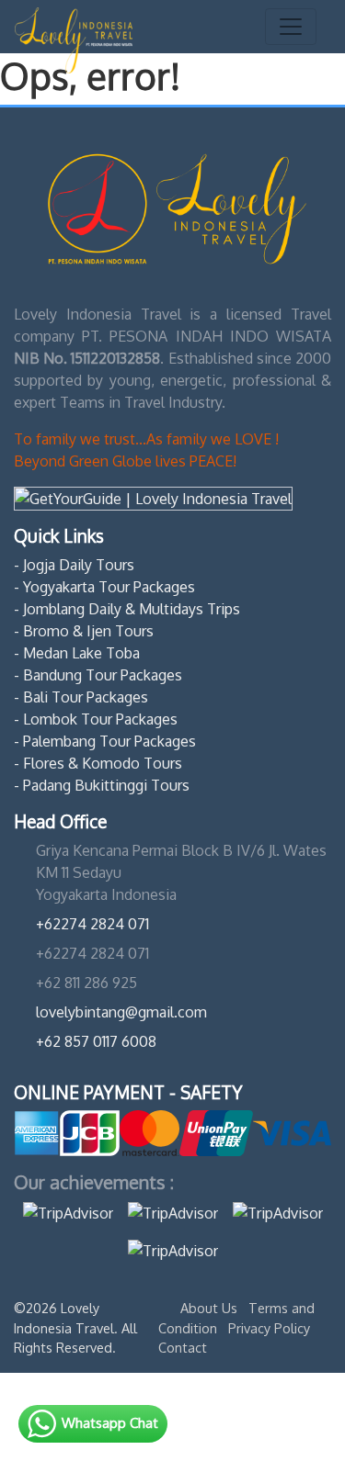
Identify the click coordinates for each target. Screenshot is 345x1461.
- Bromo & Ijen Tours (84, 631)
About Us (210, 1307)
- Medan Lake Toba (77, 653)
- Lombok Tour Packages (96, 719)
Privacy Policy (269, 1328)
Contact (182, 1347)
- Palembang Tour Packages (105, 741)
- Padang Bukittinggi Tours (102, 785)
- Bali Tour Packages (81, 697)
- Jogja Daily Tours (74, 565)
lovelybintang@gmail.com (121, 1012)
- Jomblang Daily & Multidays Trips (127, 609)
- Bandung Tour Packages (98, 675)
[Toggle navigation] (290, 26)
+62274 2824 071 (92, 924)
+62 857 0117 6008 (96, 1041)
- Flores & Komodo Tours (98, 763)
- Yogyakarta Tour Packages (104, 587)
